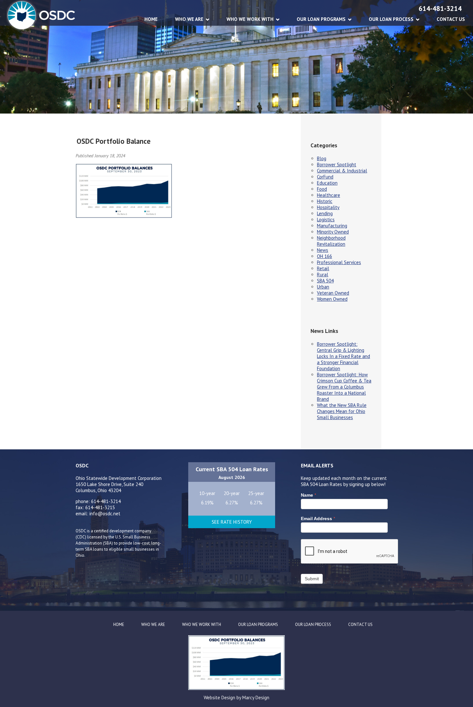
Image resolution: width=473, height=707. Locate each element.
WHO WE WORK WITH (250, 19)
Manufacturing (332, 226)
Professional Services (339, 262)
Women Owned (332, 299)
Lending (325, 213)
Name (308, 495)
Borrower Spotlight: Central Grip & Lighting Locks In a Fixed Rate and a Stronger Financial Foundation (343, 356)
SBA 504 (325, 281)
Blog (321, 158)
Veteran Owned (333, 293)
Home (151, 19)
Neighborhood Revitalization (331, 241)
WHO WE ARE (189, 19)
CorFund (325, 177)
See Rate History (232, 522)
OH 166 (324, 256)
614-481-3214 (440, 8)
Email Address (318, 518)
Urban (323, 287)
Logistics (326, 219)
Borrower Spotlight (336, 164)
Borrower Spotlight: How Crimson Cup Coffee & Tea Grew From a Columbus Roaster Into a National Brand (344, 387)
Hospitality (328, 207)
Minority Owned (333, 232)
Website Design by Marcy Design (236, 697)
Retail (323, 268)
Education (327, 183)
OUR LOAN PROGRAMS (321, 19)
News (322, 250)
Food (322, 189)
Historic (324, 201)
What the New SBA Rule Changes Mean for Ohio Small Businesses (341, 411)
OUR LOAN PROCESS (391, 19)
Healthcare (328, 195)
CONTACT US (451, 19)
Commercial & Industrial (342, 171)
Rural (322, 274)
